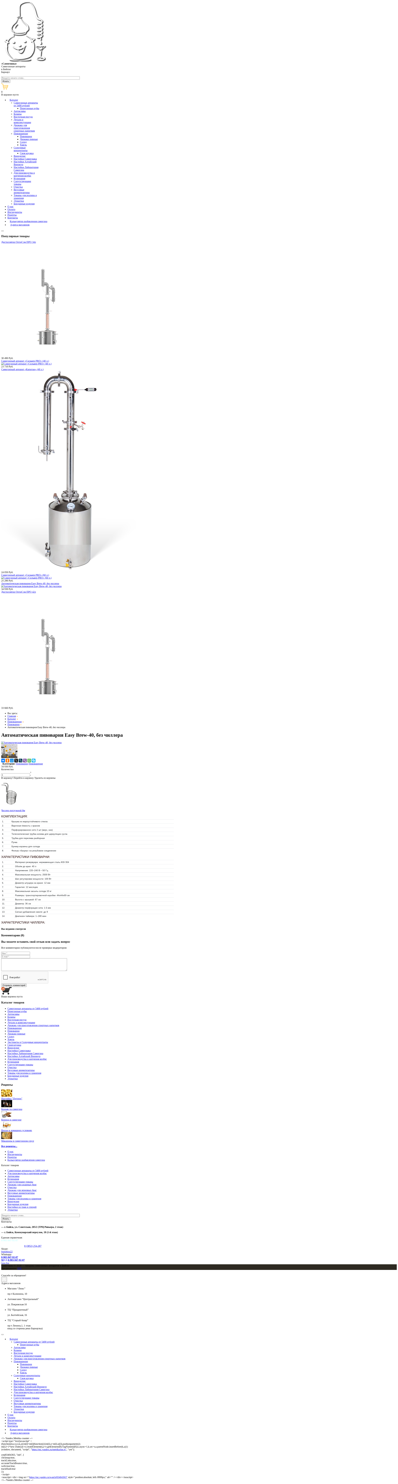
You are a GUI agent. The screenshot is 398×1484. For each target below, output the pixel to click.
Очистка (11, 1187)
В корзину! (7, 778)
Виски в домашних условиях (16, 1130)
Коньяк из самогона (11, 1109)
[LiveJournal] (20, 760)
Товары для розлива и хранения (24, 1198)
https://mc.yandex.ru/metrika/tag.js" (49, 1449)
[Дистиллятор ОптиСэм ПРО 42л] (44, 705)
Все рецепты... (9, 1146)
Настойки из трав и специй (22, 1207)
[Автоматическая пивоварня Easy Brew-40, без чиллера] (31, 586)
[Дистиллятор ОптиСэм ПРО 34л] (44, 355)
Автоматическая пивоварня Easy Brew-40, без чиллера (30, 583)
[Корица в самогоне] (6, 1117)
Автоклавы (13, 1176)
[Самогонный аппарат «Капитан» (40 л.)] (68, 569)
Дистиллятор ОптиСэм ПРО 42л (18, 592)
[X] (16, 760)
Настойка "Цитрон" (11, 1098)
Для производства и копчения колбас (27, 1173)
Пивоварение (36, 763)
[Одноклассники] (7, 760)
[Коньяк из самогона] (6, 1106)
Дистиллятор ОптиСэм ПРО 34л (18, 242)
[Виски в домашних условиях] (6, 1127)
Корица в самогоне (11, 1119)
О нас (10, 1151)
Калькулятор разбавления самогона (26, 1160)
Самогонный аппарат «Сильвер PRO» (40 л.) (25, 361)
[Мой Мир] (12, 760)
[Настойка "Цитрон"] (6, 1095)
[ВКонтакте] (3, 760)
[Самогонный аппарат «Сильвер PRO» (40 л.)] (26, 363)
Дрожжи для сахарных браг (22, 1184)
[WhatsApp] (29, 760)
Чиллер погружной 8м (13, 810)
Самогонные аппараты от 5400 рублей (27, 1170)
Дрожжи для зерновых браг (22, 1190)
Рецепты (12, 1157)
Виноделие (13, 1201)
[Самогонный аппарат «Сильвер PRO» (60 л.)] (26, 578)
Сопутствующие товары (20, 1181)
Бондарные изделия (17, 1204)
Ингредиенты (14, 1154)
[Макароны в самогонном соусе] (6, 1138)
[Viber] (25, 760)
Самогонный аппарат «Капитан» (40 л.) (22, 369)
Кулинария (13, 1179)
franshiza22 (7, 1251)
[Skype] (33, 760)
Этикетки (12, 1210)
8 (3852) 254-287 (33, 1246)
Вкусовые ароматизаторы (21, 1193)
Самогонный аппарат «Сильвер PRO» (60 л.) (25, 575)
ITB (19, 1268)
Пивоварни (22, 763)
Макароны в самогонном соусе (17, 1141)
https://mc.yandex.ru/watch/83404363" (48, 1477)
